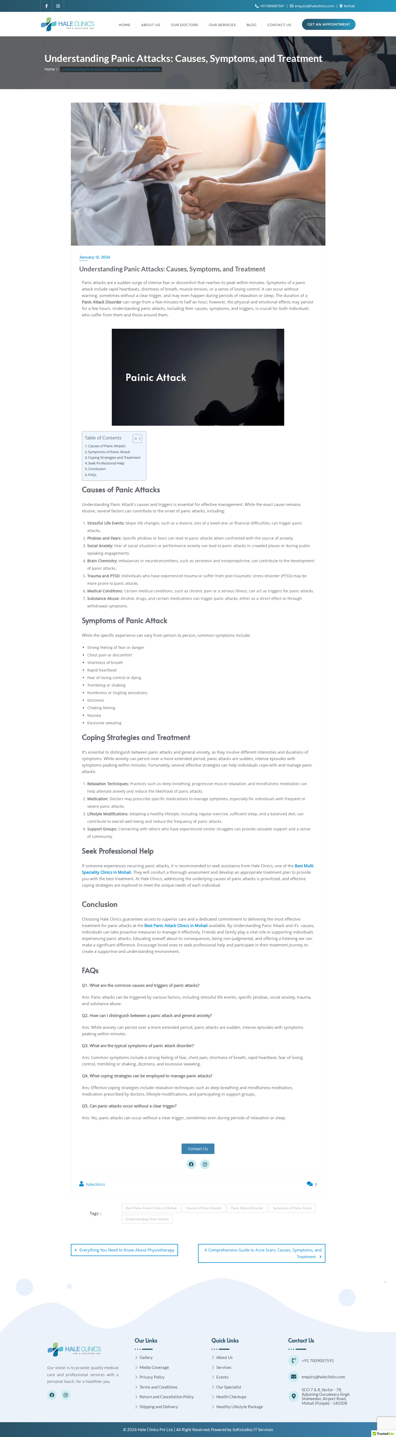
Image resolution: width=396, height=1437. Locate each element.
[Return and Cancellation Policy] (136, 1396)
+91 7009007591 (318, 1360)
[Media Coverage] (136, 1367)
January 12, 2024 (94, 257)
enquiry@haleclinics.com (314, 6)
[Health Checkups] (213, 1396)
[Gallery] (136, 1357)
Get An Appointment (328, 24)
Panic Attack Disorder (247, 1208)
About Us (224, 1357)
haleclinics (95, 1184)
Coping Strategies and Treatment (114, 457)
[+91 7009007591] (293, 1360)
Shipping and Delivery (159, 1406)
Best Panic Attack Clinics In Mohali (151, 1208)
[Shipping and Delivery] (136, 1406)
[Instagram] (205, 1164)
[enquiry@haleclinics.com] (293, 1376)
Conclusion (97, 469)
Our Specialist (228, 1386)
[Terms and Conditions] (136, 1387)
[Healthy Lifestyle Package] (213, 1406)
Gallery (146, 1357)
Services (223, 1367)
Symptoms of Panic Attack (109, 452)
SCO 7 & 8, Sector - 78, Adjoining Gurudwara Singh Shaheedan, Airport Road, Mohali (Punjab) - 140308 (326, 1396)
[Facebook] (191, 1164)
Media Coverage (154, 1367)
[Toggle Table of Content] (134, 438)
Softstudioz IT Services (252, 1429)
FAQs (92, 475)
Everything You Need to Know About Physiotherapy (126, 1250)
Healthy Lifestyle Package (239, 1406)
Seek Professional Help (106, 463)
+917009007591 (272, 6)
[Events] (213, 1377)
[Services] (213, 1367)
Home (49, 69)
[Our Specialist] (213, 1387)
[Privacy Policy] (136, 1377)
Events (222, 1377)
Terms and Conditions (159, 1386)
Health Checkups (231, 1396)
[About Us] (213, 1357)
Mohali (349, 6)
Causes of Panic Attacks (107, 446)
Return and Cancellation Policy (167, 1396)
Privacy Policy (152, 1377)
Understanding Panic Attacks (147, 1219)
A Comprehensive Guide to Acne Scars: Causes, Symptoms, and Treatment (263, 1253)
